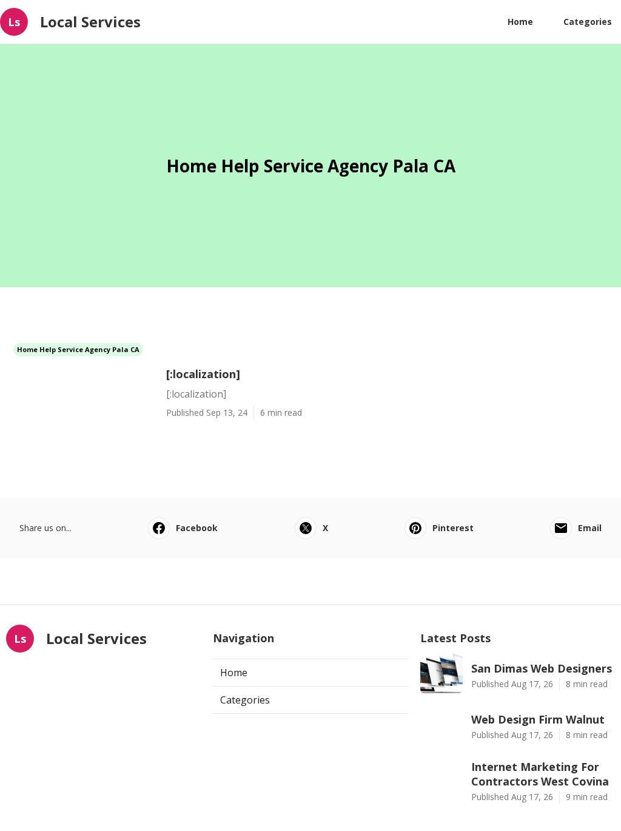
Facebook (197, 528)
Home (520, 21)
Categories (587, 21)
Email (590, 528)
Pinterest (453, 528)
